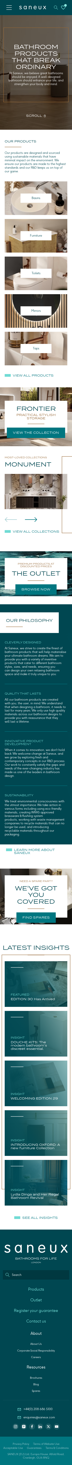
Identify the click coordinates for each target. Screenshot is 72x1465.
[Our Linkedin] (40, 1427)
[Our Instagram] (16, 1427)
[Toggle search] (56, 7)
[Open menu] (9, 8)
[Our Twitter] (48, 1427)
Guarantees (34, 1448)
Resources (36, 1367)
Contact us (36, 1321)
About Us (36, 1344)
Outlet (36, 1300)
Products (36, 1289)
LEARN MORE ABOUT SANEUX (34, 851)
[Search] (8, 1275)
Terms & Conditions (57, 1448)
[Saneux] (32, 7)
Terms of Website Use (46, 1444)
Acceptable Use (13, 1448)
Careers (36, 1357)
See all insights (40, 1217)
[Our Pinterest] (24, 1427)
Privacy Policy (21, 1444)
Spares (36, 1391)
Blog (36, 1384)
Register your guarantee (36, 1310)
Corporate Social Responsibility (36, 1350)
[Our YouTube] (57, 1427)
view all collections (36, 531)
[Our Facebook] (32, 1427)
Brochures (36, 1377)
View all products (33, 375)
